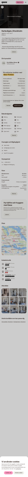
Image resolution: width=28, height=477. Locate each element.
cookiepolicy (18, 469)
